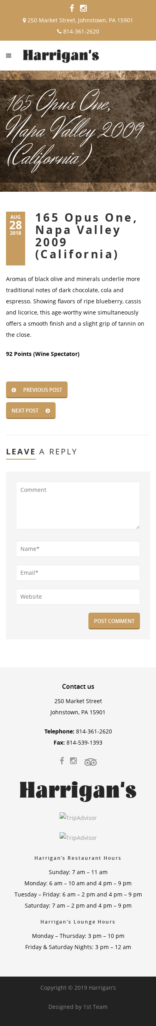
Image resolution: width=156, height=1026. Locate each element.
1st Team (95, 1006)
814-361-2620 (80, 31)
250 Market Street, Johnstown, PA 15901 (79, 20)
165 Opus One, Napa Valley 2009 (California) (86, 236)
